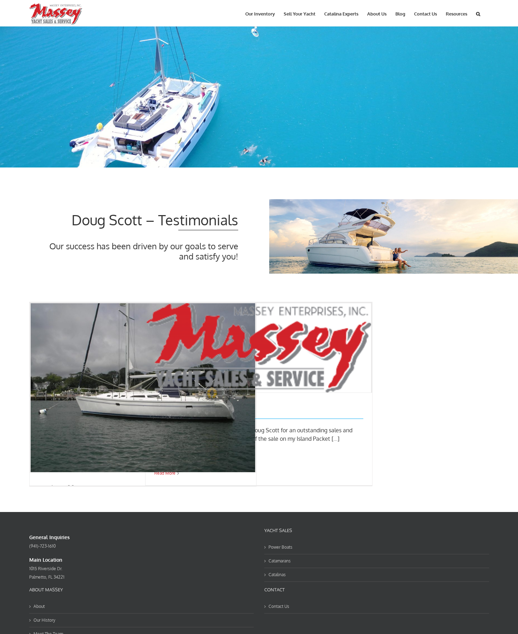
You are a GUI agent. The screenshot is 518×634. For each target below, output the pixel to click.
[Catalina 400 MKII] (143, 387)
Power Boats (280, 547)
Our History (44, 620)
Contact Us (279, 606)
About (39, 606)
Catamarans (280, 560)
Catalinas (277, 574)
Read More (164, 473)
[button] (478, 13)
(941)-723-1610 (42, 546)
